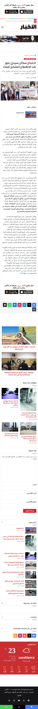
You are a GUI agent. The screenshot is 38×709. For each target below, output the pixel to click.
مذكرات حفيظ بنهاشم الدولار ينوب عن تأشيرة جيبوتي (17, 21)
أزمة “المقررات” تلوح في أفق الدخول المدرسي (14, 582)
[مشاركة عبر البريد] (5, 305)
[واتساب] (10, 305)
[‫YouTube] (25, 636)
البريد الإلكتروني (31, 493)
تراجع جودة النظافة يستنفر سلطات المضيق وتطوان (15, 592)
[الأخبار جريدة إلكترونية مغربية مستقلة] (28, 27)
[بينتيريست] (20, 305)
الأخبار (6, 689)
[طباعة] (34, 309)
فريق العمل (7, 692)
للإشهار (19, 695)
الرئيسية (32, 55)
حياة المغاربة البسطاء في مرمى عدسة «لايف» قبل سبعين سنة (28, 415)
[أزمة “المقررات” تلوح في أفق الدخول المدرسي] (30, 584)
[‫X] (29, 305)
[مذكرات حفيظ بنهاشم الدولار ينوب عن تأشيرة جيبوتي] (10, 393)
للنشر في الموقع (17, 692)
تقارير (26, 59)
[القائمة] (3, 28)
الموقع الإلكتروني (31, 502)
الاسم (34, 484)
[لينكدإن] (24, 305)
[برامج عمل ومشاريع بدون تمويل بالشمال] (10, 427)
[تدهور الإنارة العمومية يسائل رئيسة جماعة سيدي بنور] (28, 428)
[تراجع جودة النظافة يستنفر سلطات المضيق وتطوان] (30, 593)
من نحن (25, 692)
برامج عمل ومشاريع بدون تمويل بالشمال (11, 434)
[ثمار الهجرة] (30, 114)
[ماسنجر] (15, 305)
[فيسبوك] (34, 305)
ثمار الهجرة (20, 112)
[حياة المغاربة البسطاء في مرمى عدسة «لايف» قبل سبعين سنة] (28, 399)
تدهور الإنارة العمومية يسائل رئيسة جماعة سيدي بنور (28, 438)
